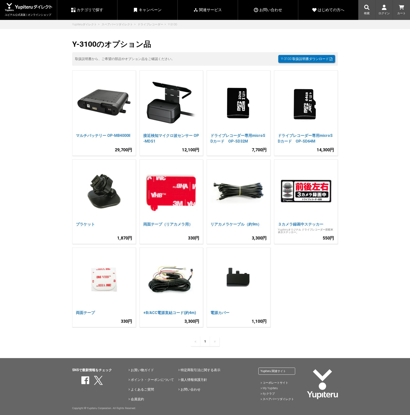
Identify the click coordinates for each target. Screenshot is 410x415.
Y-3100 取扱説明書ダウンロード (305, 59)
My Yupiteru (270, 388)
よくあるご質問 (142, 389)
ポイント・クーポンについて (152, 380)
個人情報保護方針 (194, 380)
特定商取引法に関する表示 (200, 370)
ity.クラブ (269, 393)
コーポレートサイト (275, 382)
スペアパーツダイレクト (117, 24)
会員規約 (137, 399)
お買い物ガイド (142, 370)
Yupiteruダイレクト (84, 24)
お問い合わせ (190, 389)
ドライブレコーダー (150, 24)
